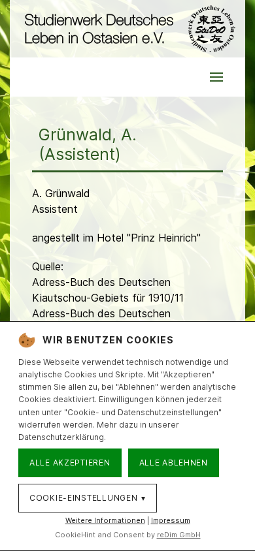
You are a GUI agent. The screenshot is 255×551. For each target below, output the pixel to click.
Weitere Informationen (105, 520)
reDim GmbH (179, 534)
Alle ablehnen (173, 462)
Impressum (170, 520)
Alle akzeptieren (69, 462)
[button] (216, 77)
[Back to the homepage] (127, 28)
